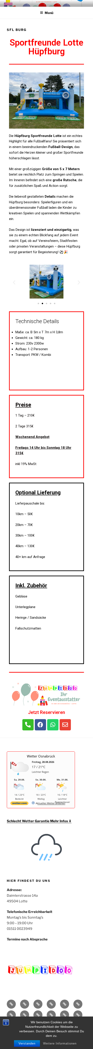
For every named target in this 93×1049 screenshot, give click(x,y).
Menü (49, 13)
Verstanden (27, 1043)
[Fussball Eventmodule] (77, 1014)
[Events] (11, 1014)
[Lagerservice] (77, 1004)
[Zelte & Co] (51, 1004)
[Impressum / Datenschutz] (64, 1014)
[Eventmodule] (37, 1004)
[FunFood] (64, 1004)
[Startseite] (11, 1004)
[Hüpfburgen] (24, 1004)
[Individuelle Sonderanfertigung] (37, 1014)
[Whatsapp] (52, 724)
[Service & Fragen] (24, 1014)
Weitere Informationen (60, 1043)
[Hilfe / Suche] (51, 1014)
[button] (38, 303)
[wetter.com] (19, 804)
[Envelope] (65, 724)
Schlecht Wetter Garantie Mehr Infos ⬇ (39, 821)
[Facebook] (40, 724)
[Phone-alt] (28, 724)
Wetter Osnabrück (41, 756)
